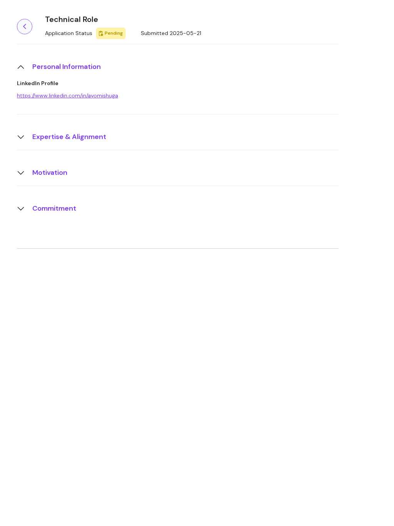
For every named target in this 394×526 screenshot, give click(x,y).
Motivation (49, 172)
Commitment (54, 208)
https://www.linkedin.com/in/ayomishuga (67, 95)
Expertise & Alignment (69, 136)
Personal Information (66, 66)
